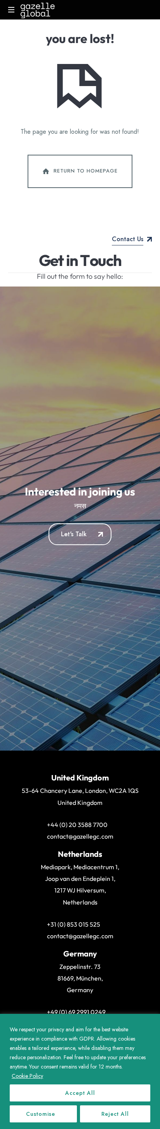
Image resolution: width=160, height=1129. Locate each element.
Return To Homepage (86, 170)
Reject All (115, 1114)
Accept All (80, 1093)
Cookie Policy (27, 1076)
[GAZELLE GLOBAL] (38, 9)
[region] (80, 1071)
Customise (40, 1114)
